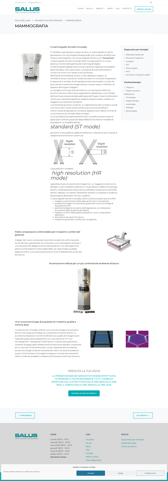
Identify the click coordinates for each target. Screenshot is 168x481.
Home (80, 8)
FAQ (117, 8)
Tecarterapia (131, 97)
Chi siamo (90, 440)
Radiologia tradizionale (135, 55)
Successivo (142, 415)
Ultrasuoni (130, 87)
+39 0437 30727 (20, 2)
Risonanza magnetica (134, 58)
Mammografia (131, 68)
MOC (128, 71)
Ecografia (129, 61)
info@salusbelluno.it (34, 2)
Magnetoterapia (132, 101)
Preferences (150, 473)
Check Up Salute (129, 446)
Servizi (99, 8)
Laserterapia (131, 104)
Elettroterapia (131, 111)
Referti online (144, 9)
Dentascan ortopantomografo (138, 75)
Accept (91, 473)
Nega (120, 473)
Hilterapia (129, 108)
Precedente (26, 415)
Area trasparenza (93, 460)
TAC (127, 65)
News (110, 8)
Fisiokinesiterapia (128, 443)
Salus (89, 8)
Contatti (127, 8)
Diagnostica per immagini (132, 440)
